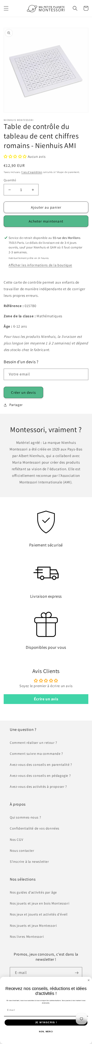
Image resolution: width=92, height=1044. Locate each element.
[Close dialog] (89, 980)
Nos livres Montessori (27, 936)
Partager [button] (16, 405)
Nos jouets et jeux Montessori (33, 925)
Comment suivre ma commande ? (36, 753)
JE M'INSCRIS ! (46, 1022)
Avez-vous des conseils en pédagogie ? (40, 775)
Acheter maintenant (46, 221)
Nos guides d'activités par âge (33, 892)
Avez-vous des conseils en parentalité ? (41, 764)
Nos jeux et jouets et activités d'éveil (38, 914)
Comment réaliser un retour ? (33, 742)
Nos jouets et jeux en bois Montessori (39, 903)
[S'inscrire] (76, 973)
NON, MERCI (46, 1032)
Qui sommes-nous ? (25, 817)
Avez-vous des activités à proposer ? (38, 786)
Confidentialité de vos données (34, 828)
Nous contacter (22, 850)
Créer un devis (23, 392)
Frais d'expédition (31, 172)
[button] (6, 8)
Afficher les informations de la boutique (40, 265)
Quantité (10, 180)
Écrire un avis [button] (46, 699)
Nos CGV (16, 839)
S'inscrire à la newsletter (29, 861)
